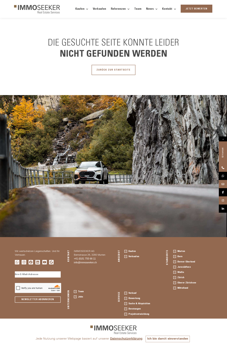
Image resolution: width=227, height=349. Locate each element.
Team (138, 9)
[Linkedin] (37, 262)
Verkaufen (99, 9)
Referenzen (118, 9)
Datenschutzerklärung (126, 338)
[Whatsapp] (17, 262)
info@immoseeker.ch (85, 262)
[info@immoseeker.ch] (223, 184)
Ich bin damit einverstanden (167, 339)
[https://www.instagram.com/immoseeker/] (223, 200)
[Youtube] (44, 262)
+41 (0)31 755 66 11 (85, 258)
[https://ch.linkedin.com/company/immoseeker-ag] (223, 209)
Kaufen (79, 9)
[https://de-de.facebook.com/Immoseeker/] (223, 192)
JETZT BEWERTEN (196, 9)
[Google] (51, 262)
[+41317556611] (223, 168)
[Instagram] (24, 262)
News (150, 9)
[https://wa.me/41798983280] (223, 176)
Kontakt (167, 9)
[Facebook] (31, 262)
